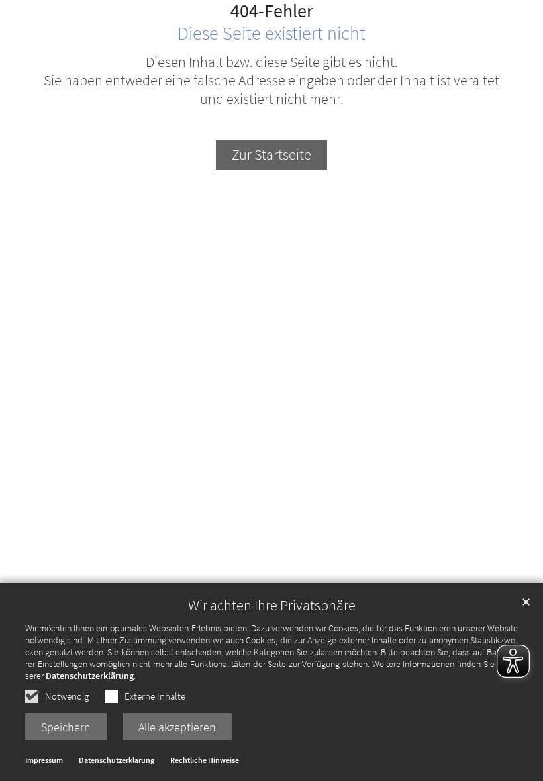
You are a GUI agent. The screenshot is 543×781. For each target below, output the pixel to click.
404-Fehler (271, 11)
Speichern (66, 727)
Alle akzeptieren (177, 727)
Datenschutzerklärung (90, 676)
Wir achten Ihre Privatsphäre (272, 605)
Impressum (44, 760)
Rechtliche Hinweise (204, 760)
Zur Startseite (271, 154)
